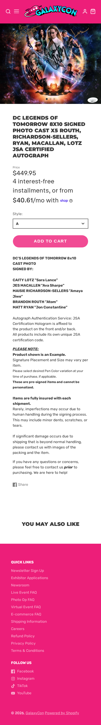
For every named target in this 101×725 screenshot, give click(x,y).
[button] (47, 99)
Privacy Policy (23, 643)
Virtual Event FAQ (26, 607)
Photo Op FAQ (23, 600)
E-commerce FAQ (26, 614)
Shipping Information (29, 621)
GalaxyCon (35, 713)
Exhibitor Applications (29, 578)
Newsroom (20, 585)
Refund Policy (23, 636)
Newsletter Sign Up (27, 571)
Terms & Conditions (27, 651)
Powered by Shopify (62, 713)
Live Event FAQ (24, 592)
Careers (17, 629)
